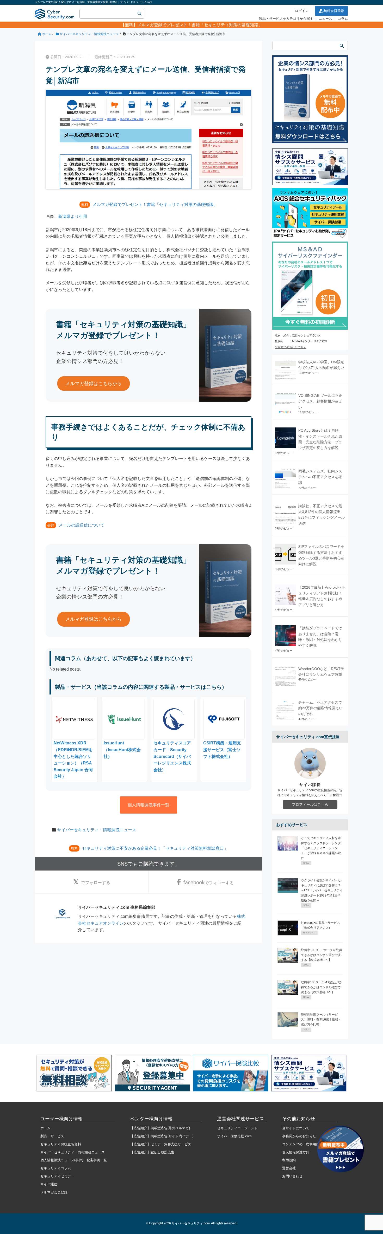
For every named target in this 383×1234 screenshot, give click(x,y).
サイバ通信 (48, 1184)
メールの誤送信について (81, 525)
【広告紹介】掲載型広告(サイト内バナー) (161, 1136)
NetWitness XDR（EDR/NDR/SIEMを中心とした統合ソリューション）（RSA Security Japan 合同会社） (73, 759)
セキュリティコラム (55, 1168)
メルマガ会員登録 (53, 1192)
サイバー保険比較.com (234, 1136)
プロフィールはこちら (310, 804)
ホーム (45, 1128)
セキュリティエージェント (237, 1128)
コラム (343, 18)
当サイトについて (295, 1128)
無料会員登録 (334, 11)
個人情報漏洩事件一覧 (148, 805)
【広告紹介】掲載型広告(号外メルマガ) (160, 1128)
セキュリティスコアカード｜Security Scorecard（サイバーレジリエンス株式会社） (172, 756)
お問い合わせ (292, 1176)
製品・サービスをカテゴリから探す (286, 18)
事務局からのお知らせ (299, 1136)
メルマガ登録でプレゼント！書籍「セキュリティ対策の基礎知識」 (199, 25)
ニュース (325, 18)
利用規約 (289, 1160)
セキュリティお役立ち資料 (60, 1144)
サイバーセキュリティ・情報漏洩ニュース (96, 830)
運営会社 (289, 1168)
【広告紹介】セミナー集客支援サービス (160, 1144)
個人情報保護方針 (295, 1152)
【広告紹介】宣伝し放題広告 (152, 1152)
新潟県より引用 (72, 216)
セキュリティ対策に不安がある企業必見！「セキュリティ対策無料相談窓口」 (155, 848)
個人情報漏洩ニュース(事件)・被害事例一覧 (73, 1160)
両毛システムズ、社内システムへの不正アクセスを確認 (320, 477)
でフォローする (95, 882)
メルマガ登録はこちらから (93, 383)
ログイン (301, 11)
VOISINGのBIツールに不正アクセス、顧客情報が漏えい (320, 401)
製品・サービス (52, 1136)
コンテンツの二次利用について (306, 1144)
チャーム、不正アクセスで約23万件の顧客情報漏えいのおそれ (320, 708)
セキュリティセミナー (57, 1176)
